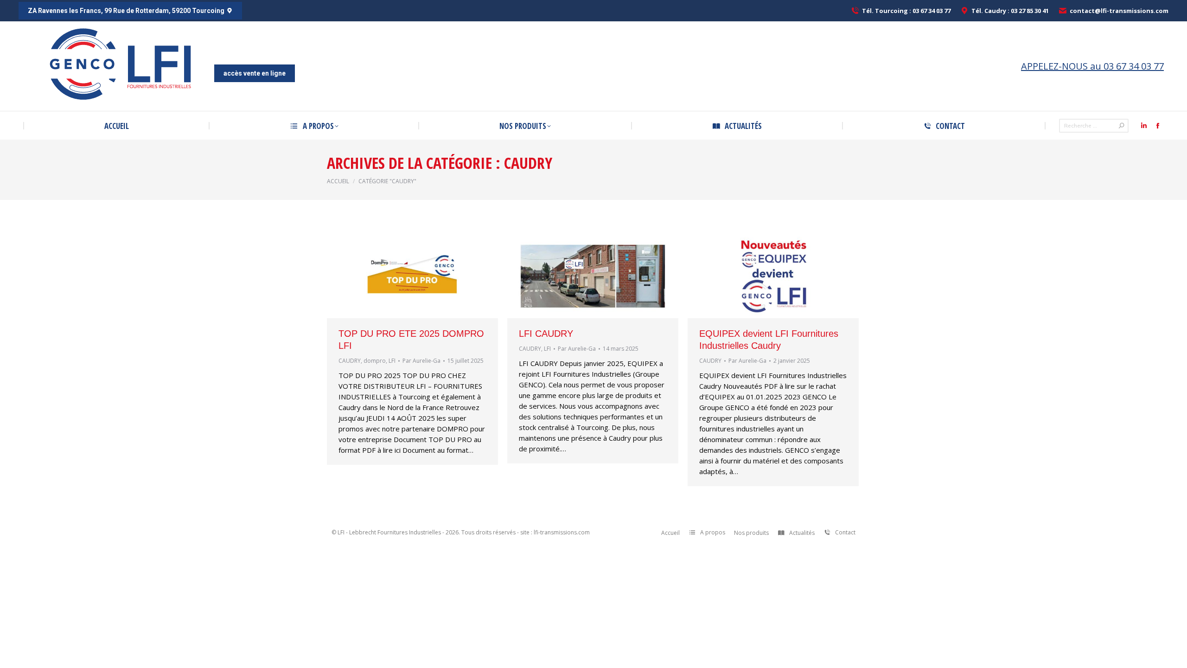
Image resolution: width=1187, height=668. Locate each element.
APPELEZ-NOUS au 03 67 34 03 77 (1092, 66)
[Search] (1121, 126)
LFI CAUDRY (546, 333)
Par (421, 361)
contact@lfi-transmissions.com (1119, 10)
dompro (375, 361)
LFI (392, 361)
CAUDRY (349, 361)
